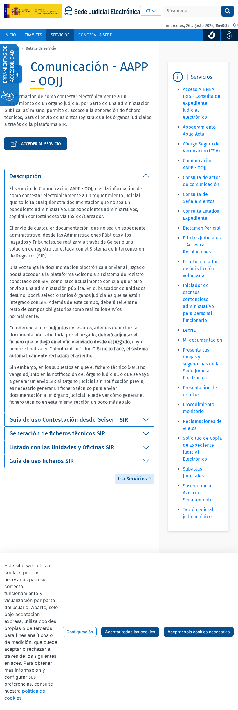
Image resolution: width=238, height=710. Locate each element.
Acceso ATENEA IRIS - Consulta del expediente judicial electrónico (202, 103)
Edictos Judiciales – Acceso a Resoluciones (202, 245)
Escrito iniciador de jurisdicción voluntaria (200, 268)
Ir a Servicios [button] (133, 479)
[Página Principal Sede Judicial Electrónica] (102, 10)
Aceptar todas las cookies (130, 631)
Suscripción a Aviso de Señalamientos (198, 492)
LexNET (190, 330)
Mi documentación (202, 340)
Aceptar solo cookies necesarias (198, 631)
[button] (151, 11)
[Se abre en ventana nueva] (211, 35)
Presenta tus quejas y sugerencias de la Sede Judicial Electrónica (201, 364)
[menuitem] (10, 35)
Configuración (79, 631)
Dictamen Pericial (202, 228)
